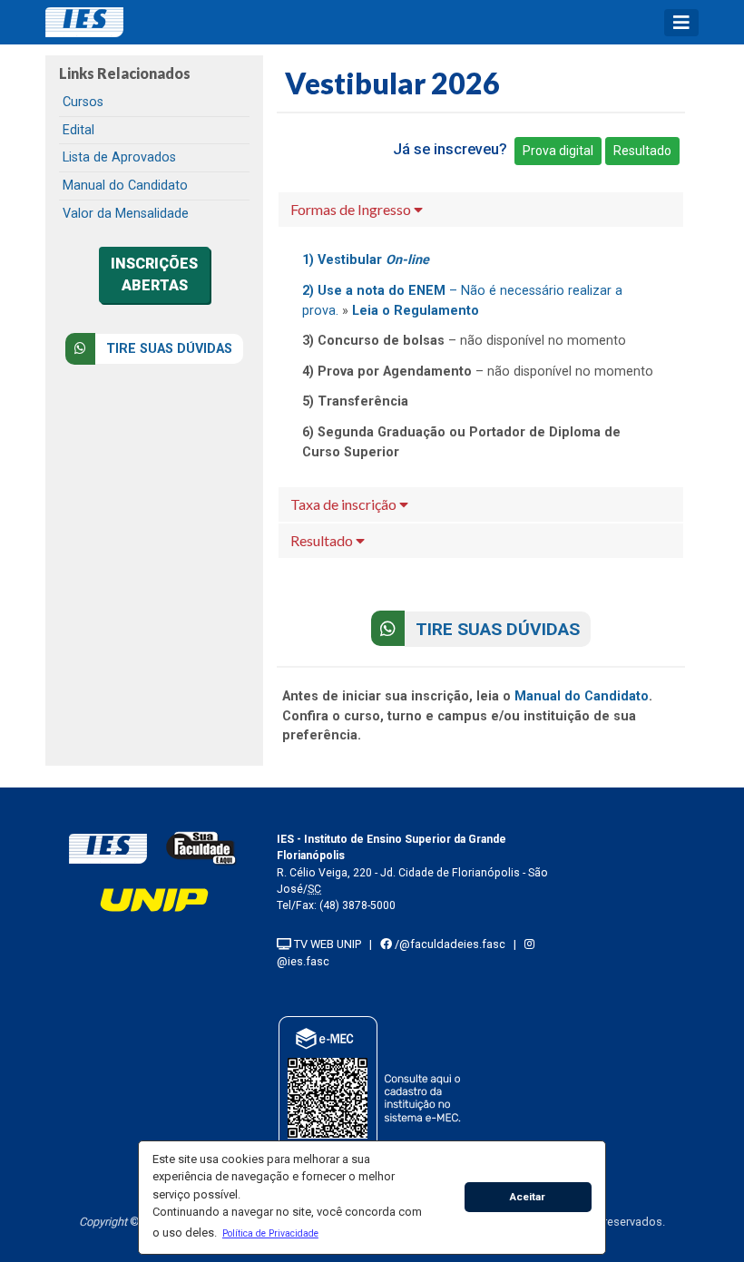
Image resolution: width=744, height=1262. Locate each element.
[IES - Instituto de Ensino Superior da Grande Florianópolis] (108, 848)
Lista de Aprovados (119, 157)
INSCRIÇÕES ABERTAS (154, 274)
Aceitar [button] (527, 1196)
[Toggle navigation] (681, 22)
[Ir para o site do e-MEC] (372, 1094)
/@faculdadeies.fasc (448, 944)
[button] (270, 1233)
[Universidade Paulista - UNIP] (154, 898)
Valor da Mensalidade (126, 213)
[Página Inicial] (90, 22)
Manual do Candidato (125, 185)
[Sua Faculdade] (201, 848)
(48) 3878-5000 (357, 905)
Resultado (642, 150)
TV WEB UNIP (326, 944)
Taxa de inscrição (344, 504)
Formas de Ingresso (352, 209)
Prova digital (558, 150)
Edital (78, 130)
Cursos (83, 102)
